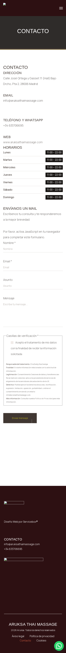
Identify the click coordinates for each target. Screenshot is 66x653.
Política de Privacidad (44, 398)
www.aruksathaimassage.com (23, 142)
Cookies (41, 640)
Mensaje (8, 298)
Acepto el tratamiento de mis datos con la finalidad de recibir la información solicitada (34, 348)
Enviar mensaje (20, 418)
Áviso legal (18, 636)
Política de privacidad (42, 636)
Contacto (25, 640)
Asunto (8, 280)
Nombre (9, 243)
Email (7, 261)
